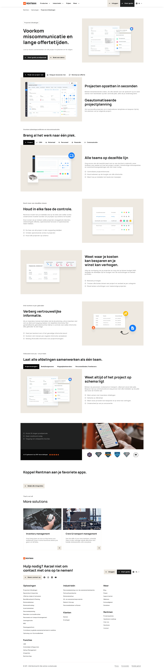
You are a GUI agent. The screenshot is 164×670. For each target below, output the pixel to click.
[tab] (34, 75)
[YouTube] (56, 577)
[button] (45, 3)
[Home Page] (29, 3)
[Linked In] (52, 577)
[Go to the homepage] (28, 558)
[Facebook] (44, 577)
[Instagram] (48, 577)
